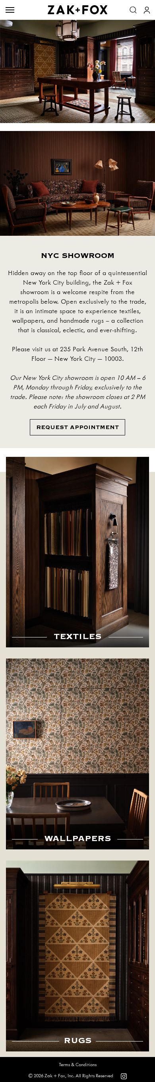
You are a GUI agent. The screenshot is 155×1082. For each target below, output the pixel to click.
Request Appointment (77, 427)
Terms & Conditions (78, 1064)
